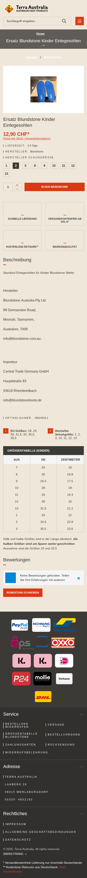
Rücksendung (61, 744)
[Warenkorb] (79, 9)
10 (54, 165)
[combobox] (30, 21)
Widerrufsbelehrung (26, 752)
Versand (56, 724)
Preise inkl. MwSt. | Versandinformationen (27, 138)
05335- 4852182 (19, 799)
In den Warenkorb (54, 186)
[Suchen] (64, 21)
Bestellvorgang (64, 734)
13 (6, 173)
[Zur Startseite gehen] (27, 8)
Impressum (15, 824)
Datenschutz (18, 839)
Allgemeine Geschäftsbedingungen (40, 831)
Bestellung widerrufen (17, 725)
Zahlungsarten (20, 744)
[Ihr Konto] (69, 9)
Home (40, 33)
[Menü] (79, 21)
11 (63, 165)
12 (73, 165)
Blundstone (37, 151)
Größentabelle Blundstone (21, 735)
